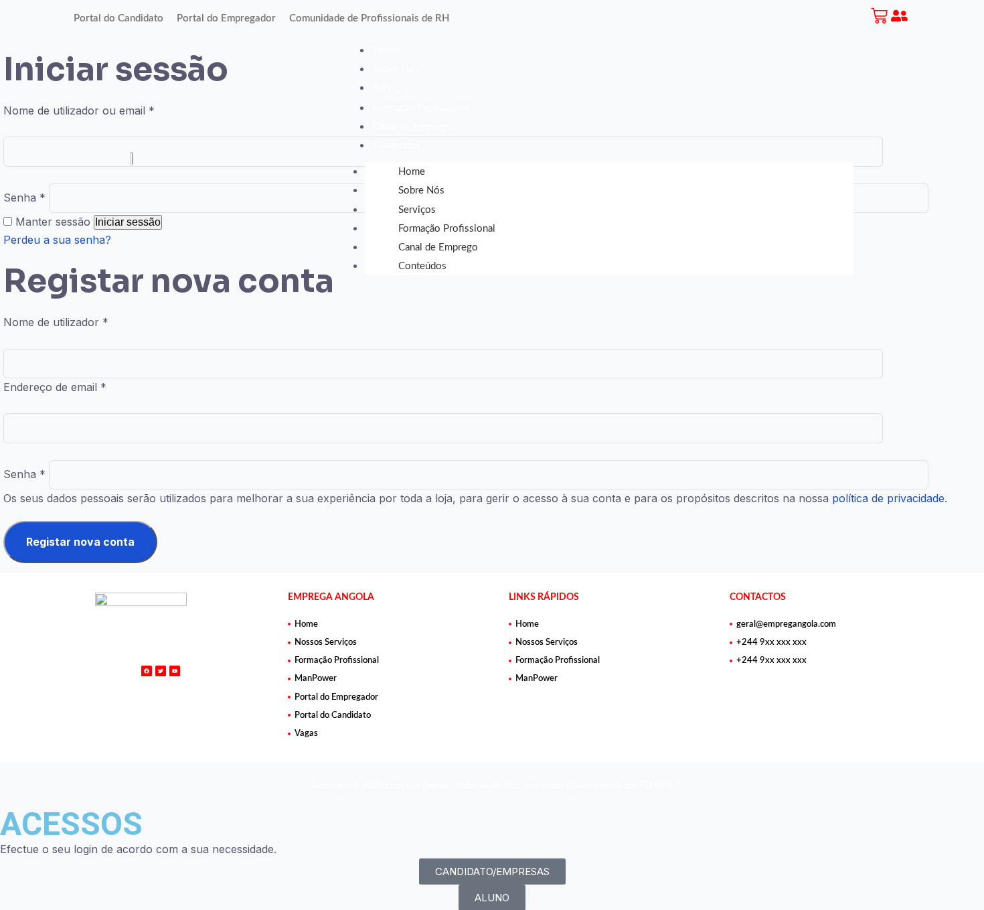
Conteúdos (397, 146)
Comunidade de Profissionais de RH (369, 18)
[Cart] (881, 15)
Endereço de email (54, 387)
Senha (24, 474)
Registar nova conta (80, 541)
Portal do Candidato (118, 18)
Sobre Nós (396, 69)
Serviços (391, 88)
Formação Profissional (421, 108)
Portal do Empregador (226, 18)
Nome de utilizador (55, 322)
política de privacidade (888, 498)
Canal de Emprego (413, 127)
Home (386, 51)
